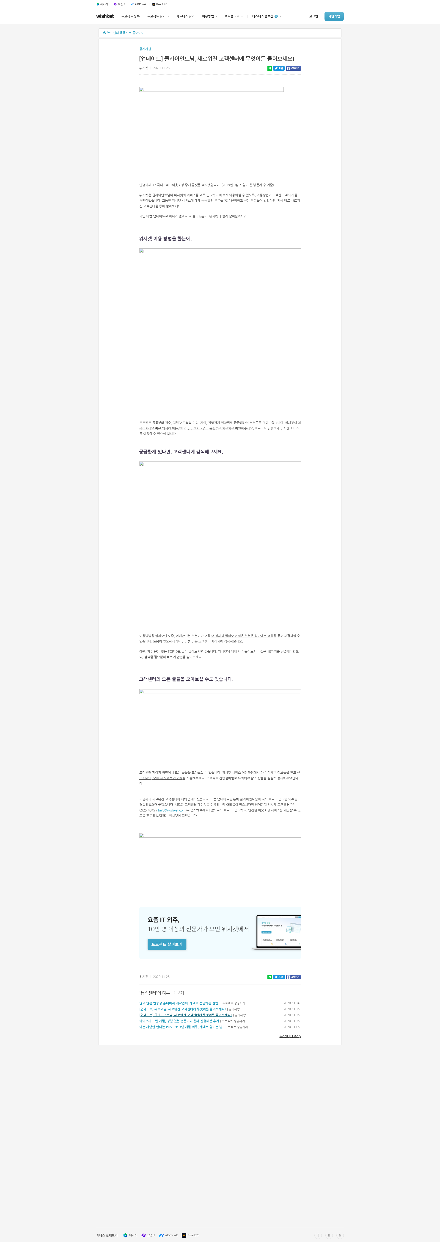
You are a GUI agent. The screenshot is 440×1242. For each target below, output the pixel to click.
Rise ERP (194, 1235)
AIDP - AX (171, 1235)
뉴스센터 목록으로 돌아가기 (125, 33)
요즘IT (151, 1235)
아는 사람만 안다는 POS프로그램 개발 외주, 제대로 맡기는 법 (180, 1027)
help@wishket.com (172, 810)
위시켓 (133, 1235)
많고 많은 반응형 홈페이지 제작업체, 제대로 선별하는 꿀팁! (179, 1003)
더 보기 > (290, 1036)
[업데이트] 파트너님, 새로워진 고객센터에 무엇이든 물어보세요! (182, 1009)
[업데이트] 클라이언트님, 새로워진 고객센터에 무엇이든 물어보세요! (185, 1015)
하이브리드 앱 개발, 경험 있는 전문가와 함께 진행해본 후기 (179, 1021)
